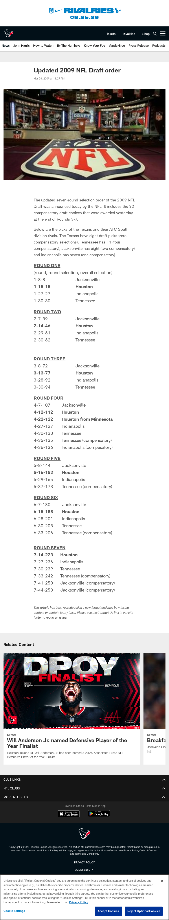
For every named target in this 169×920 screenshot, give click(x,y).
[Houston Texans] (84, 834)
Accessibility (84, 869)
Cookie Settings (14, 911)
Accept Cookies (108, 911)
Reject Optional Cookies (143, 911)
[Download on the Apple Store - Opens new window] (68, 814)
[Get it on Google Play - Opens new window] (99, 815)
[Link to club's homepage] (9, 31)
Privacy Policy (84, 862)
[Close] (162, 881)
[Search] (155, 34)
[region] (84, 897)
